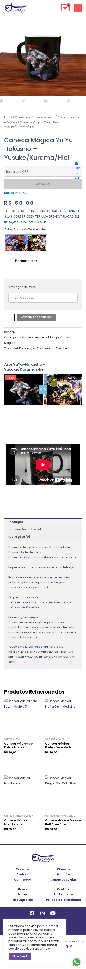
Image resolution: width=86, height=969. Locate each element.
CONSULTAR (43, 184)
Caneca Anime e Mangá (40, 337)
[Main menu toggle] (78, 8)
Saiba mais (41, 948)
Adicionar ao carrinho (36, 317)
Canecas (21, 117)
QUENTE (73, 377)
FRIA (10, 377)
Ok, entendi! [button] (20, 956)
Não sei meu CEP (16, 193)
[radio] (26, 243)
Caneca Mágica (42, 117)
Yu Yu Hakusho (44, 348)
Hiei (15, 348)
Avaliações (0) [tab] (19, 537)
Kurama (25, 348)
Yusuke (61, 348)
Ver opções (15, 835)
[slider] (43, 389)
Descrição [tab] (15, 522)
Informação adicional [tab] (24, 529)
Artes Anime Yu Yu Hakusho (25, 229)
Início (8, 117)
